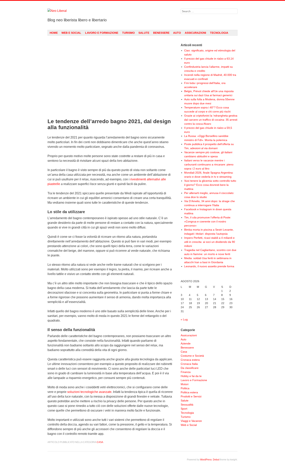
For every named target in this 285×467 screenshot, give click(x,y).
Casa (100, 442)
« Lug (184, 319)
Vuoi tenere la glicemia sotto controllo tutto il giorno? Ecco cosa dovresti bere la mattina (210, 184)
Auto (177, 32)
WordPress (206, 459)
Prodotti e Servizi (191, 396)
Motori (184, 384)
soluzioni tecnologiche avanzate (89, 391)
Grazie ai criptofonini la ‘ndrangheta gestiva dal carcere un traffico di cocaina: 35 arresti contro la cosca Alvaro (210, 119)
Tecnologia (219, 32)
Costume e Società (192, 355)
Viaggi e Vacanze (191, 420)
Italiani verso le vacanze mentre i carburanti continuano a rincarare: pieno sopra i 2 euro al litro (208, 164)
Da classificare (190, 367)
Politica (185, 388)
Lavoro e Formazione (101, 32)
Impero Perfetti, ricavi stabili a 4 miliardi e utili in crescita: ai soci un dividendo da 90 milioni (209, 241)
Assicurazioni (195, 32)
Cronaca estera (190, 359)
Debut (216, 459)
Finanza (186, 372)
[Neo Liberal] (110, 11)
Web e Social (71, 32)
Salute (143, 32)
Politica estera (189, 392)
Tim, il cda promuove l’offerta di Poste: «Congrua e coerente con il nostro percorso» (207, 221)
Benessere (161, 32)
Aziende (186, 343)
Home (54, 32)
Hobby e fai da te (191, 376)
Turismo (128, 32)
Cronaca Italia (189, 363)
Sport (184, 408)
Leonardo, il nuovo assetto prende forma (209, 266)
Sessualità (187, 404)
